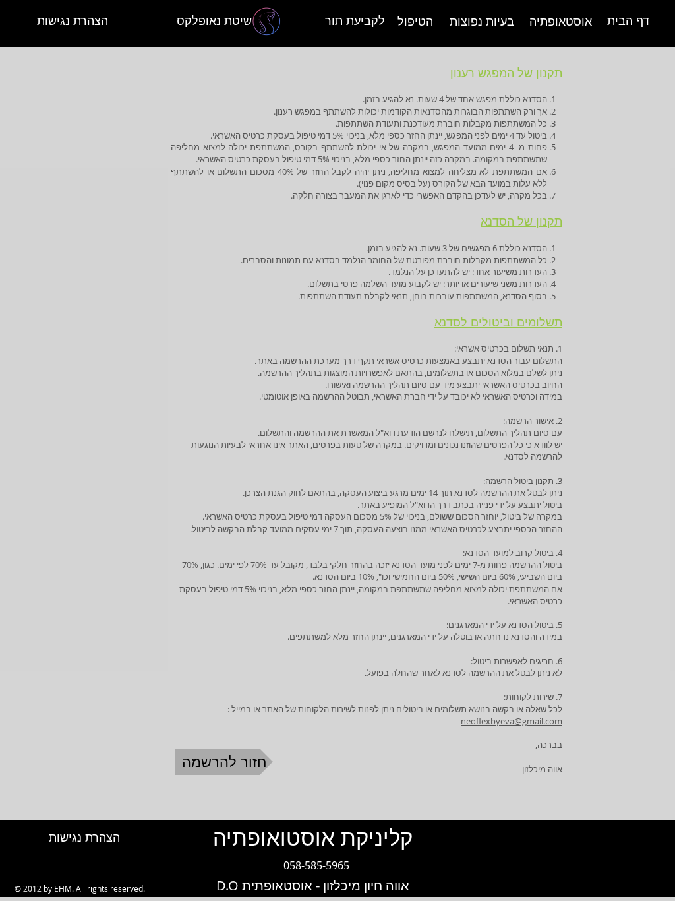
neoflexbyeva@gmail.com (511, 721)
